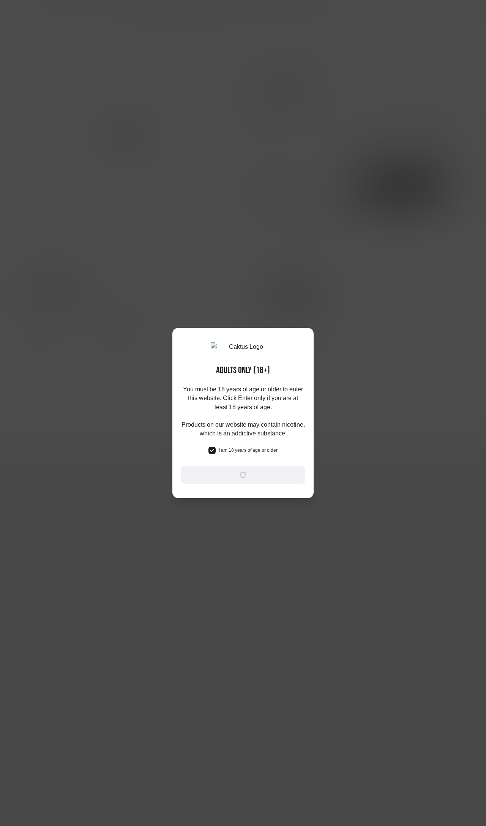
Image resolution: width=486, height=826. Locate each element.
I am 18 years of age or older (248, 450)
